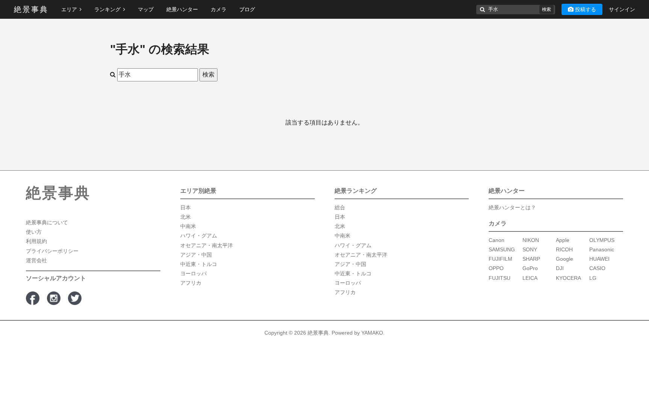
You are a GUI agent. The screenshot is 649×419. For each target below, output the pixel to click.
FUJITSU (499, 278)
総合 (340, 207)
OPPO (496, 268)
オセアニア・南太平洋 (206, 245)
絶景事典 (31, 9)
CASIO (597, 268)
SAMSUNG (502, 249)
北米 (185, 217)
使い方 (34, 232)
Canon (496, 240)
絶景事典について (47, 222)
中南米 (188, 226)
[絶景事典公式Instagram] (53, 298)
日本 (185, 207)
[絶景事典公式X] (75, 298)
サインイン (622, 9)
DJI (560, 268)
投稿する (585, 9)
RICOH (564, 249)
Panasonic (601, 249)
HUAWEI (599, 259)
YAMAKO (372, 333)
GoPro (530, 268)
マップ (146, 9)
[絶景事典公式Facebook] (32, 298)
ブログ (247, 9)
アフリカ (190, 283)
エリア (69, 9)
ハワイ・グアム (198, 236)
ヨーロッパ (193, 273)
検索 (546, 9)
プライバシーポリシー (52, 251)
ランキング (107, 9)
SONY (529, 249)
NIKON (530, 240)
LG (592, 278)
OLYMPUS (601, 240)
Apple (562, 240)
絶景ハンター (182, 9)
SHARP (531, 259)
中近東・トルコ (198, 264)
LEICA (529, 278)
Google (564, 259)
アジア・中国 (196, 255)
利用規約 (36, 241)
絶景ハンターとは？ (512, 207)
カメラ (218, 9)
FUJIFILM (500, 259)
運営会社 (36, 260)
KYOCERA (568, 278)
